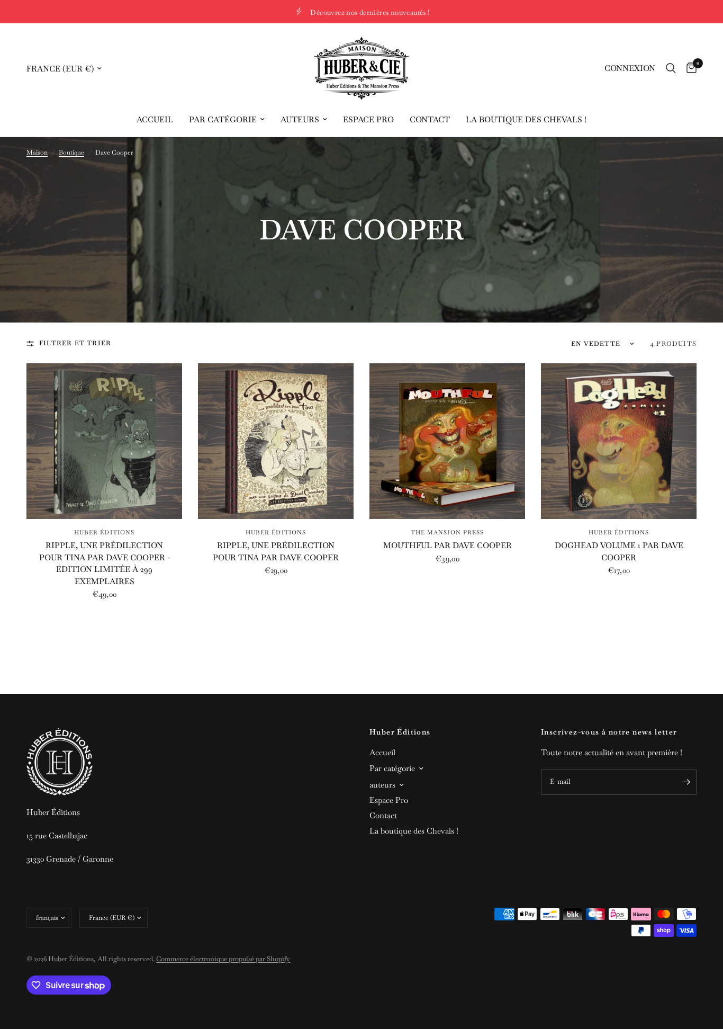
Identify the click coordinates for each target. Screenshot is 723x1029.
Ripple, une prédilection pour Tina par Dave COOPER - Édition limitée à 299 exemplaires (104, 563)
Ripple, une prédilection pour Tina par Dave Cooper (276, 551)
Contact (430, 119)
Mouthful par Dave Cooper (447, 545)
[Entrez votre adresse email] (686, 782)
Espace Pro (368, 119)
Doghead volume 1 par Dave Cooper (619, 551)
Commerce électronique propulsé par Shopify (223, 958)
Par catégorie (223, 119)
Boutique (71, 152)
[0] (689, 68)
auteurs (300, 119)
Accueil (155, 119)
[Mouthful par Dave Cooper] (447, 441)
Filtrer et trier (75, 343)
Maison (37, 152)
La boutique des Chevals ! (526, 119)
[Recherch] (671, 68)
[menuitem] (155, 119)
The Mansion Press (447, 532)
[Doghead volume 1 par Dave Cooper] (619, 441)
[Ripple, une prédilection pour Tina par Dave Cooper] (276, 441)
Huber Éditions (104, 532)
